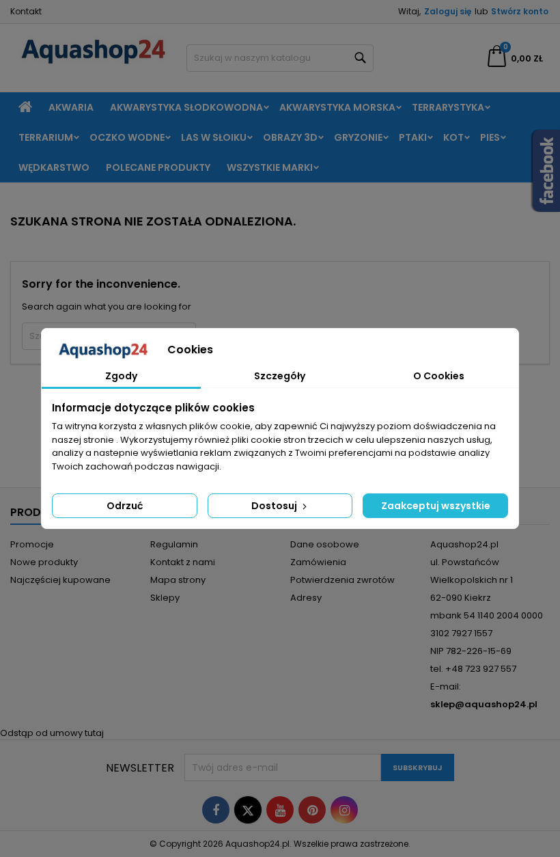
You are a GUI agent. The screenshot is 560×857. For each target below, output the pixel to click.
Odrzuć (125, 506)
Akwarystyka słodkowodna (186, 107)
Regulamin (174, 544)
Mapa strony (178, 579)
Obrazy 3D (290, 137)
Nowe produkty (44, 562)
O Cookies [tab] (438, 376)
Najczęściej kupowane (60, 579)
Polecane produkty (158, 167)
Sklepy (165, 597)
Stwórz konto (519, 11)
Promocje (32, 544)
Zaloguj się (447, 11)
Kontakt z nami (182, 562)
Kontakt (26, 11)
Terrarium (45, 137)
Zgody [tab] (121, 376)
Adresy (306, 597)
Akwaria (71, 107)
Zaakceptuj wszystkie (435, 506)
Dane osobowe (324, 544)
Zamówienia (318, 562)
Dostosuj (275, 506)
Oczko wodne (127, 137)
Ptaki (413, 137)
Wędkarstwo (53, 167)
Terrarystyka (448, 107)
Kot (453, 137)
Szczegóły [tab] (279, 376)
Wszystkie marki (270, 167)
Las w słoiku (214, 137)
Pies (490, 137)
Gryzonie (358, 137)
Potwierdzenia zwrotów (342, 579)
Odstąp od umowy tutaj (52, 732)
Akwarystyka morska (337, 107)
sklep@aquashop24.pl (483, 704)
